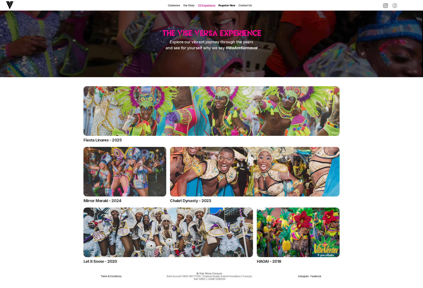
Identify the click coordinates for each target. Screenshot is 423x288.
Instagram (303, 276)
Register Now (226, 5)
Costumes (174, 5)
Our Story (189, 5)
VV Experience (206, 5)
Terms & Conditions (111, 276)
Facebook (315, 276)
